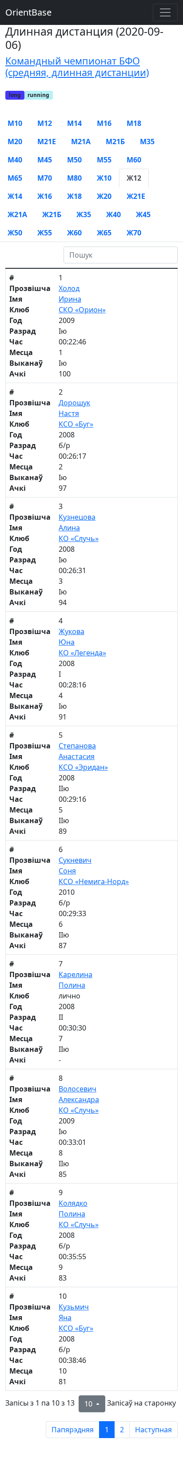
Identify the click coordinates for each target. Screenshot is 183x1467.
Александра (79, 1099)
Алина (69, 528)
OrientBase (28, 12)
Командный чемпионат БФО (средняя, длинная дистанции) (77, 66)
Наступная (153, 1430)
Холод (69, 288)
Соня (67, 871)
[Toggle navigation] (165, 12)
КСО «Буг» (76, 424)
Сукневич (75, 860)
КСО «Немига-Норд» (94, 881)
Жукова (71, 631)
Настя (69, 413)
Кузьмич (74, 1307)
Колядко (73, 1203)
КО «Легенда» (82, 653)
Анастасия (77, 756)
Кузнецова (77, 517)
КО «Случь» (79, 538)
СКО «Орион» (82, 310)
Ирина (70, 299)
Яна (65, 1317)
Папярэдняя (73, 1430)
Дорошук (74, 403)
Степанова (77, 746)
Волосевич (77, 1089)
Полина (72, 985)
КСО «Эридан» (83, 767)
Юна (67, 642)
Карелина (75, 974)
